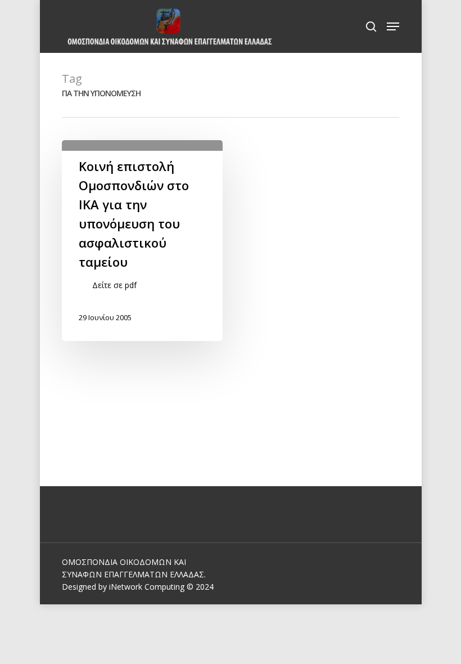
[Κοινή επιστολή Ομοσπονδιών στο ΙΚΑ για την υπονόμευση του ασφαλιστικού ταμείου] (142, 240)
